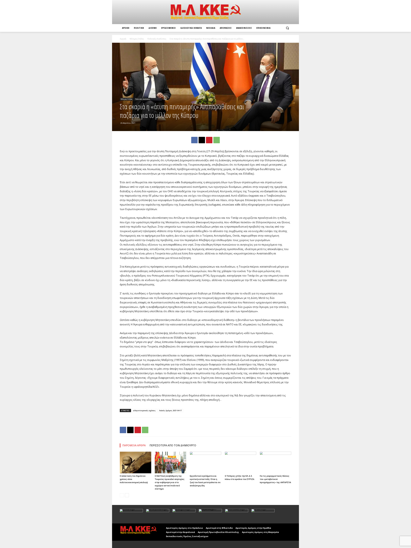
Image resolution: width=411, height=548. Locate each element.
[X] (202, 140)
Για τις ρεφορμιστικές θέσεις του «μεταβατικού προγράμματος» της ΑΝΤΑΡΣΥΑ (275, 479)
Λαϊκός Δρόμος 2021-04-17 (170, 410)
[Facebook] (194, 140)
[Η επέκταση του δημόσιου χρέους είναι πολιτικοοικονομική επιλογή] (135, 462)
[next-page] (127, 495)
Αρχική (123, 38)
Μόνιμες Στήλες (137, 38)
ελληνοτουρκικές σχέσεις (144, 410)
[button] (287, 28)
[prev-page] (122, 495)
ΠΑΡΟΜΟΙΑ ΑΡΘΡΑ (134, 445)
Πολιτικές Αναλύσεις (156, 38)
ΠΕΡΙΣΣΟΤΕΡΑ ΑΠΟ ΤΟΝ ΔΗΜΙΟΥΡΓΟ (172, 445)
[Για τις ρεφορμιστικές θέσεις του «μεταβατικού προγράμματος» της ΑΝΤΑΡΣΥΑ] (275, 462)
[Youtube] (130, 544)
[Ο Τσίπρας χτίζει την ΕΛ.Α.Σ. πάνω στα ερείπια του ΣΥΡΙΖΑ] (240, 462)
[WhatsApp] (216, 140)
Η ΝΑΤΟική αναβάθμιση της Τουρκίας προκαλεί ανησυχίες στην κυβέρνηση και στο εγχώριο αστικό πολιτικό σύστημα (169, 482)
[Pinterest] (209, 140)
